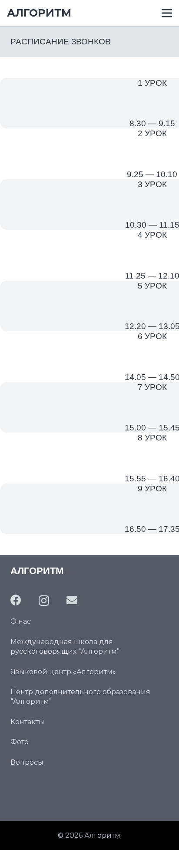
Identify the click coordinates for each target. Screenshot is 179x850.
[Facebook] (15, 600)
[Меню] (167, 13)
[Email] (71, 600)
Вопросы (26, 762)
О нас (20, 621)
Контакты (27, 722)
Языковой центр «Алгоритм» (63, 672)
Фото (19, 742)
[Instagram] (44, 601)
